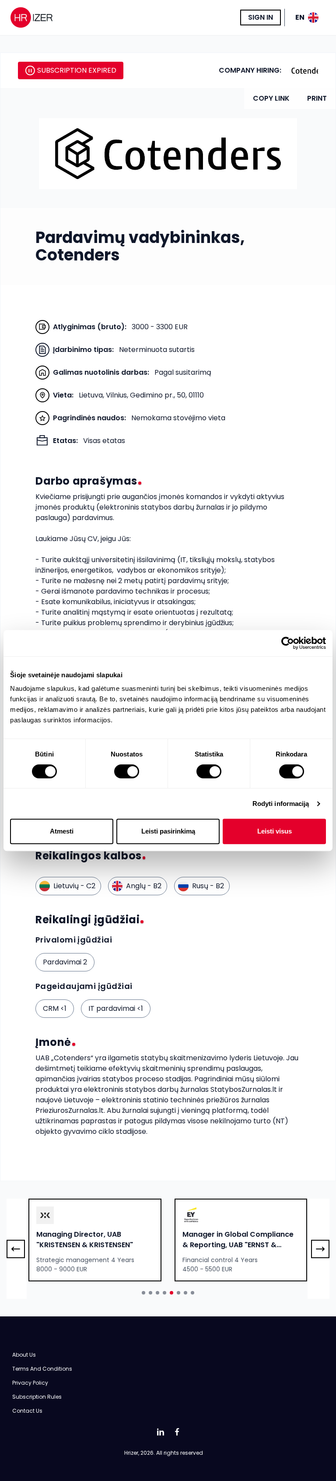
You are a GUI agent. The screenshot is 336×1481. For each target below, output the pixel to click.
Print (317, 98)
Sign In (260, 17)
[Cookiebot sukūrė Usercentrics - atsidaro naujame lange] (287, 643)
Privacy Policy (30, 1382)
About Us (24, 1354)
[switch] (126, 771)
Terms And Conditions (42, 1368)
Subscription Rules (37, 1396)
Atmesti (62, 831)
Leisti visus (274, 831)
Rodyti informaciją (280, 803)
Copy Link (271, 98)
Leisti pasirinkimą (168, 831)
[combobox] (94, 1240)
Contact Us (27, 1410)
